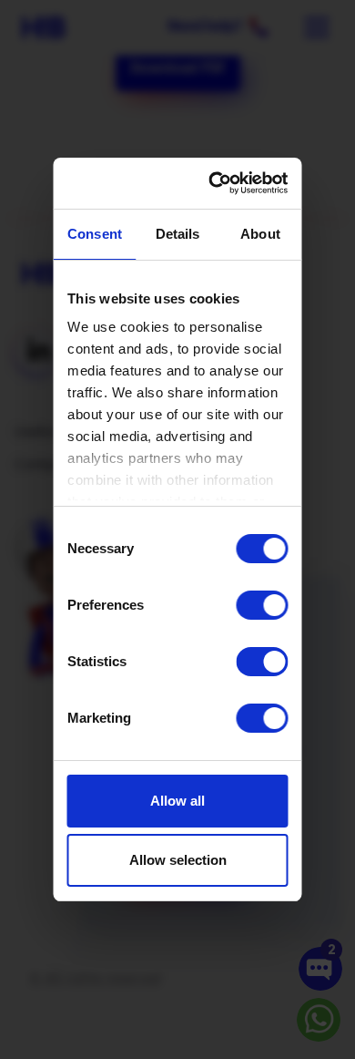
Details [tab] (178, 234)
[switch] (263, 605)
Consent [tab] (94, 234)
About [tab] (260, 234)
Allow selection (178, 860)
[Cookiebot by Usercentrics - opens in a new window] (222, 183)
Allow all (177, 800)
